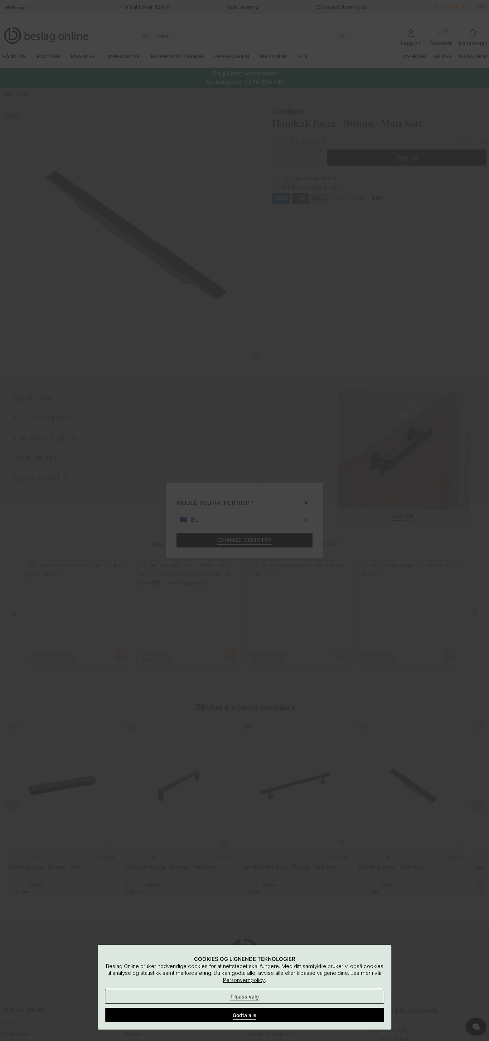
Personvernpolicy (244, 980)
